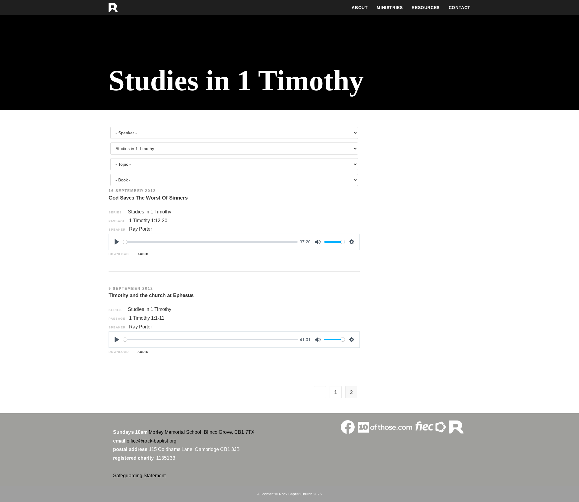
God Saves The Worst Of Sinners (148, 198)
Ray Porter (140, 229)
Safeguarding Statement (139, 475)
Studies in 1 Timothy (149, 211)
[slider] (210, 242)
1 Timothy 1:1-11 (146, 318)
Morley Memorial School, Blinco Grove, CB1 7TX (202, 432)
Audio (142, 254)
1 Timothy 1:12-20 (148, 220)
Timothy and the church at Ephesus (151, 295)
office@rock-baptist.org (151, 440)
